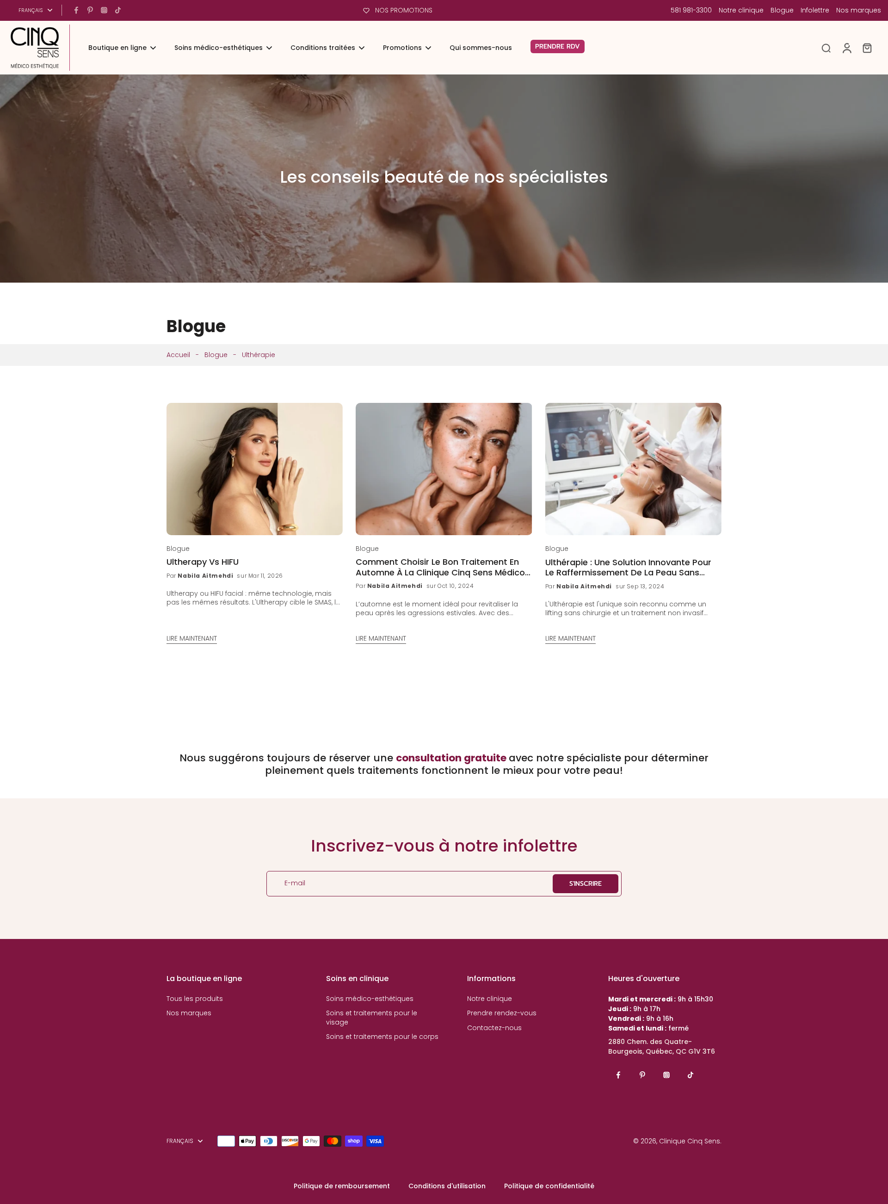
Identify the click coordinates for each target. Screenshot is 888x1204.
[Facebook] (76, 10)
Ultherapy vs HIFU (202, 562)
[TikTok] (118, 10)
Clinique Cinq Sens (689, 1141)
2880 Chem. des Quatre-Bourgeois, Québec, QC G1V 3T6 (661, 1046)
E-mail (294, 883)
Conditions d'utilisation (447, 1186)
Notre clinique (741, 10)
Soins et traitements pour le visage (371, 1017)
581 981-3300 (691, 10)
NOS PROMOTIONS (403, 10)
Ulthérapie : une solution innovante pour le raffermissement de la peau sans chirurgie (628, 567)
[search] (826, 47)
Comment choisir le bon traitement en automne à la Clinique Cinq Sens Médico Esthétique (440, 567)
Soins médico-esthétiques (369, 998)
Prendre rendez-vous (501, 1013)
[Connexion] (846, 48)
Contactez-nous (494, 1028)
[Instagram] (104, 10)
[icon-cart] (867, 47)
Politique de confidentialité (549, 1186)
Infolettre (815, 10)
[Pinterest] (90, 10)
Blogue (782, 10)
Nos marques (858, 10)
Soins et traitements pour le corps (382, 1036)
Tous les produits (194, 998)
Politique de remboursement (342, 1186)
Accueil (178, 354)
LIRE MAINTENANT (191, 638)
